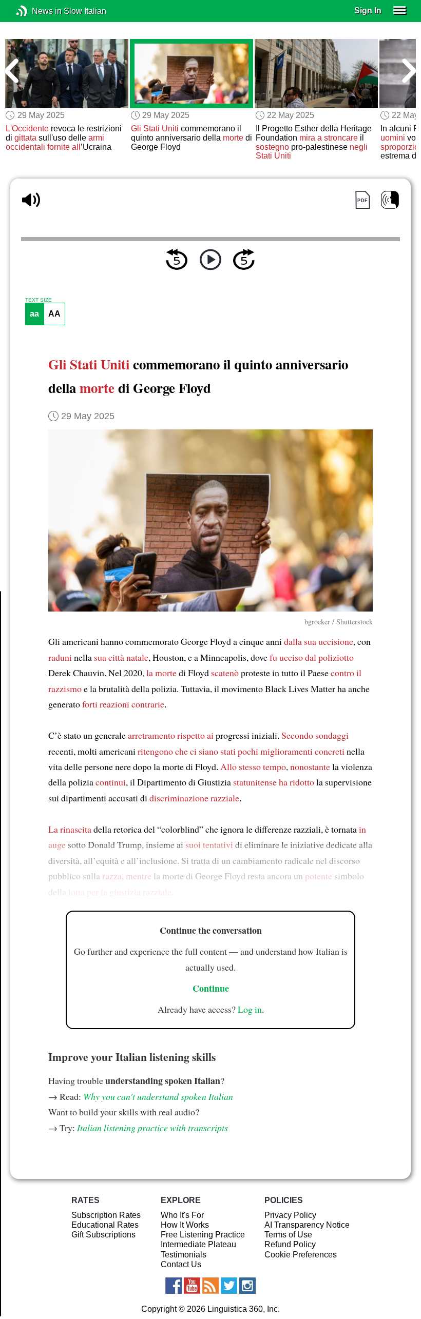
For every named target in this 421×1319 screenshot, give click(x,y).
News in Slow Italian (37, 11)
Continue (211, 988)
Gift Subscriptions (103, 1234)
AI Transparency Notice (307, 1224)
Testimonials (183, 1254)
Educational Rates (105, 1224)
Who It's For (182, 1215)
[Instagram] (247, 1285)
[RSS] (210, 1285)
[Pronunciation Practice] (389, 199)
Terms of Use (288, 1234)
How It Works (185, 1224)
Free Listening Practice (203, 1234)
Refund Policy (290, 1244)
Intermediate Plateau (198, 1244)
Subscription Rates (106, 1215)
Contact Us (181, 1264)
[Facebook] (173, 1285)
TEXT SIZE (38, 300)
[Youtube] (192, 1285)
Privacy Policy (290, 1215)
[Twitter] (229, 1285)
